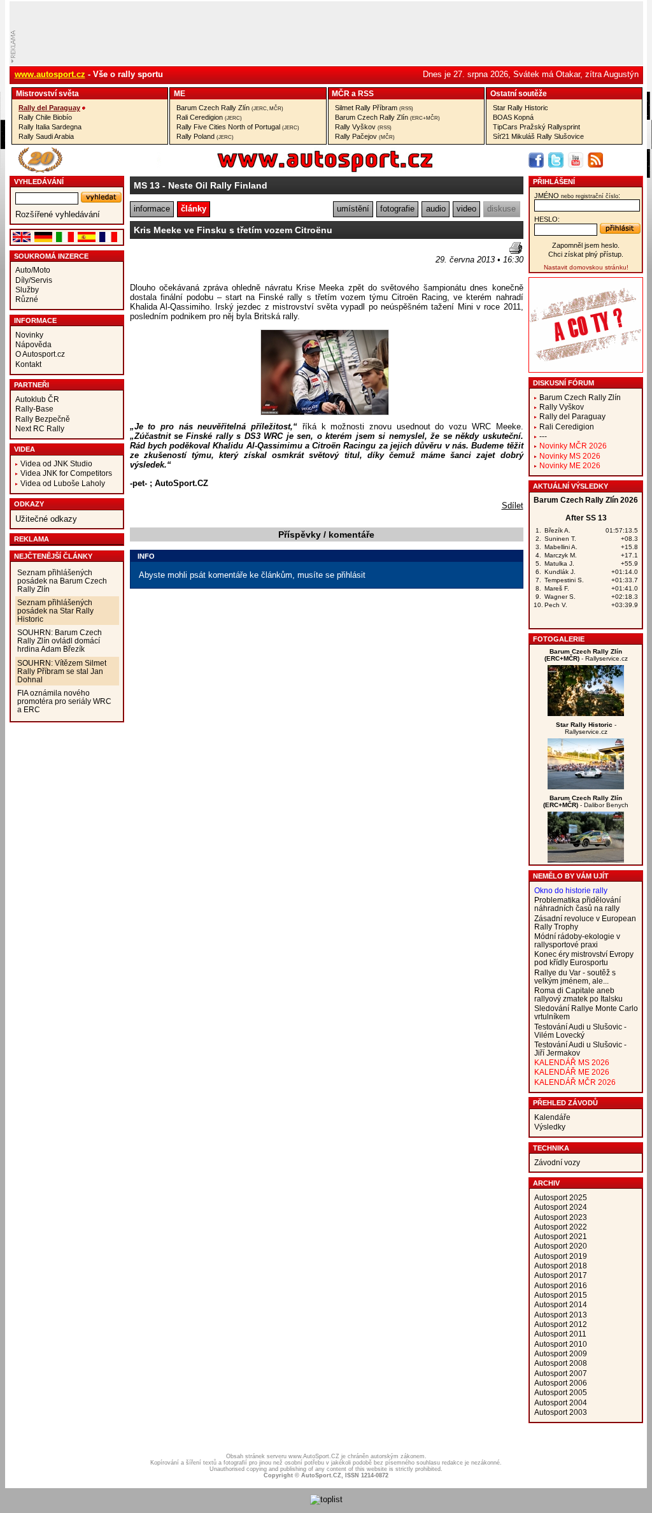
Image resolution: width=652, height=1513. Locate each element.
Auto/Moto (32, 270)
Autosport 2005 (560, 1392)
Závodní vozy (557, 1162)
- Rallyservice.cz (586, 655)
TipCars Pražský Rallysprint (536, 127)
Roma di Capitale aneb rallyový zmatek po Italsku (578, 994)
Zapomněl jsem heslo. (586, 245)
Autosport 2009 (560, 1353)
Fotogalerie (559, 639)
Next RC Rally (39, 428)
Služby (27, 289)
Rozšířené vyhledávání (57, 214)
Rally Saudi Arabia (46, 136)
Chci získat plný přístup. (585, 254)
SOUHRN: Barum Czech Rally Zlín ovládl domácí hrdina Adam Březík (59, 640)
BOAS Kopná (513, 117)
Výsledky (549, 1126)
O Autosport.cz (40, 354)
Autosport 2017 (560, 1275)
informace (152, 208)
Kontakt (28, 364)
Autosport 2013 (560, 1314)
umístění (353, 208)
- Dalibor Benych (585, 801)
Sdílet (512, 505)
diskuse (501, 208)
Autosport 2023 (560, 1217)
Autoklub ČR (37, 399)
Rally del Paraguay (49, 107)
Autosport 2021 (560, 1236)
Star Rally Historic (520, 107)
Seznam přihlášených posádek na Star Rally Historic (55, 610)
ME (179, 93)
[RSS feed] (595, 160)
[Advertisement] (204, 261)
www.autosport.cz (50, 74)
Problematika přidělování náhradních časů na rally (577, 904)
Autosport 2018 (560, 1265)
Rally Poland (205, 136)
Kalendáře (552, 1117)
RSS (366, 93)
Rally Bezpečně (42, 419)
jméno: (577, 195)
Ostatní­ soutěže (518, 93)
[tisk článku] (515, 248)
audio (436, 208)
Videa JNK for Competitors (66, 473)
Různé (26, 299)
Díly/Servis (33, 280)
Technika (551, 1148)
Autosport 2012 (560, 1324)
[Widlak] (586, 859)
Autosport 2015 (560, 1295)
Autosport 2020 (560, 1246)
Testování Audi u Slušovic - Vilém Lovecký (580, 1030)
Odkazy (29, 504)
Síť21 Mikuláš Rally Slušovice (538, 136)
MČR (341, 93)
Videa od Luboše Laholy (62, 483)
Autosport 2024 (560, 1207)
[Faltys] (586, 786)
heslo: (547, 219)
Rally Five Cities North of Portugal (237, 127)
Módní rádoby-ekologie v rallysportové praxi (577, 940)
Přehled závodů (565, 1103)
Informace (35, 320)
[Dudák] (586, 713)
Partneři (31, 385)
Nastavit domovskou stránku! (586, 267)
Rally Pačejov (365, 136)
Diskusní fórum (563, 383)
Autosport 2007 (560, 1373)
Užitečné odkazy (46, 519)
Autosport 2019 (560, 1256)
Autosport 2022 (560, 1227)
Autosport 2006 (560, 1383)
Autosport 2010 (560, 1344)
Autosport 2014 (560, 1304)
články (193, 208)
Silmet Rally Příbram (374, 107)
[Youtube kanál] (575, 160)
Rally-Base (34, 409)
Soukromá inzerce (51, 256)
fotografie (397, 208)
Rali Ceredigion (209, 117)
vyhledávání (39, 181)
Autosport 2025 (560, 1197)
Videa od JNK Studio (56, 463)
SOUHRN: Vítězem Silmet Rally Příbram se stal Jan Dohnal (61, 671)
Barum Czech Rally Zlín (229, 107)
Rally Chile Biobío (45, 117)
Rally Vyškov (363, 127)
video (466, 208)
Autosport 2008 (560, 1363)
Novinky (29, 335)
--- (543, 436)
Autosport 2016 (560, 1285)
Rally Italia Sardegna (50, 127)
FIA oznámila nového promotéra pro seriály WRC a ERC (64, 701)
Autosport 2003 (560, 1412)
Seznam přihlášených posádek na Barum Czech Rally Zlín (62, 580)
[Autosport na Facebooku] (536, 160)
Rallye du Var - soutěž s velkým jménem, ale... (575, 976)
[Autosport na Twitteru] (555, 160)
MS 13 (147, 185)
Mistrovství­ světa (47, 93)
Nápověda (33, 344)
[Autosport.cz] (289, 170)
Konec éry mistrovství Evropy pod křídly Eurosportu (584, 958)
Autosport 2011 (560, 1334)
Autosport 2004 (560, 1402)
